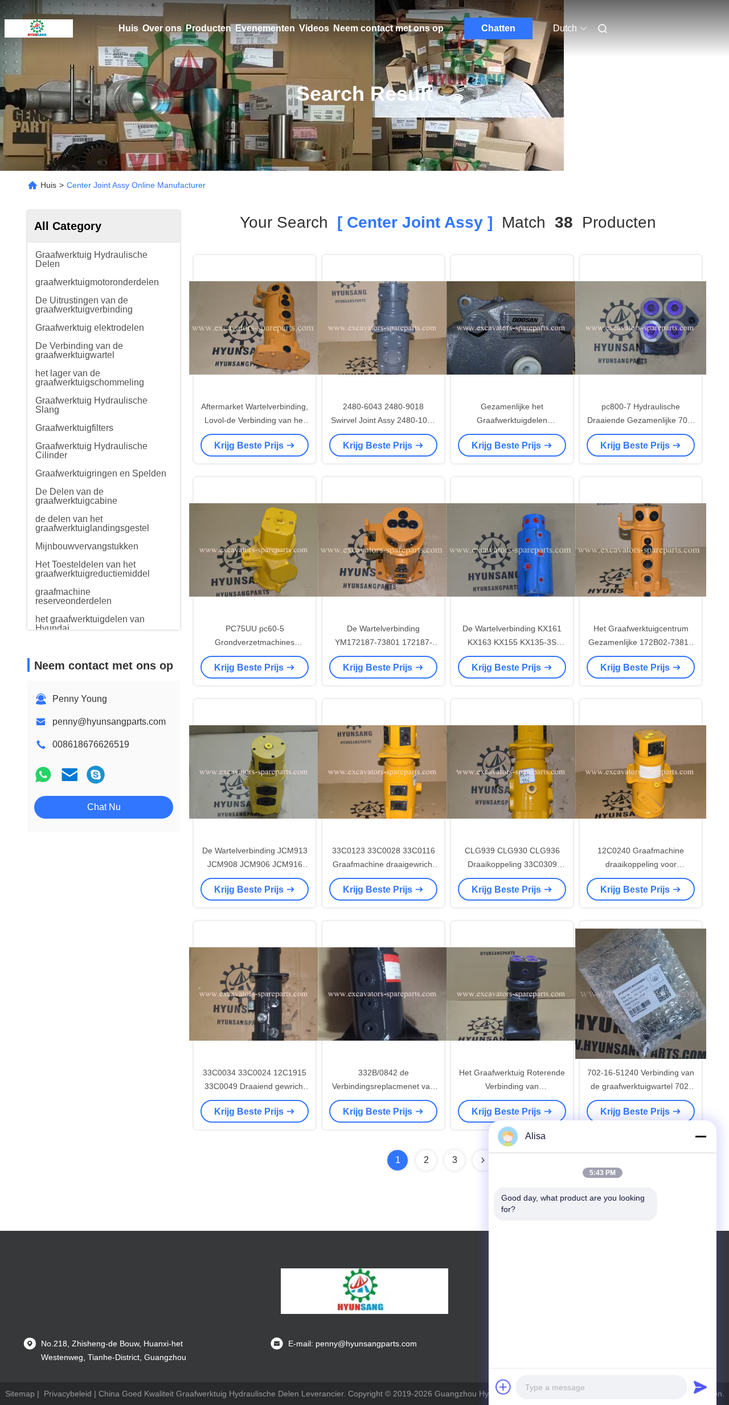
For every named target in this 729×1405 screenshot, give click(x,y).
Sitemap (20, 1393)
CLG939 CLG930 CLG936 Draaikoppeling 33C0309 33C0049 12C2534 (512, 864)
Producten (208, 28)
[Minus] (700, 1136)
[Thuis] (39, 28)
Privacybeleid (68, 1393)
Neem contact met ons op (388, 28)
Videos (314, 28)
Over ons (162, 28)
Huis (128, 28)
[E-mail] (69, 774)
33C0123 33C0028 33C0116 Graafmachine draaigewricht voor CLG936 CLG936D (383, 864)
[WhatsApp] (43, 774)
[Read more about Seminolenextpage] (483, 1160)
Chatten (498, 28)
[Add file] (503, 1386)
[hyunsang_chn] (95, 774)
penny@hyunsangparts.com (109, 721)
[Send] (700, 1386)
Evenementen (265, 28)
